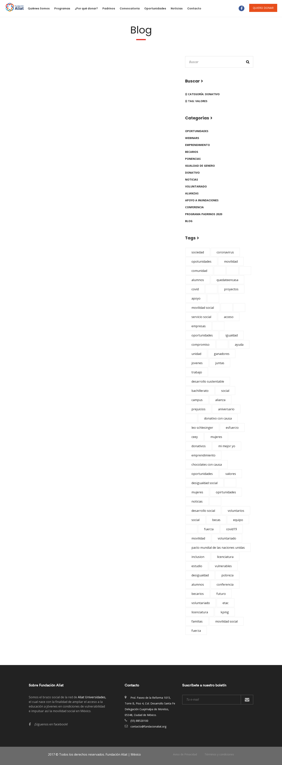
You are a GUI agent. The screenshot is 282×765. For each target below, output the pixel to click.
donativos (198, 446)
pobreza (227, 575)
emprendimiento (197, 145)
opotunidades (201, 261)
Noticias (177, 8)
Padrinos (108, 8)
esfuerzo (232, 427)
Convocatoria (130, 8)
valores (230, 474)
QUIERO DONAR (263, 8)
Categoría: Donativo (203, 94)
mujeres (216, 437)
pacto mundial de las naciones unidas (218, 547)
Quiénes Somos (39, 8)
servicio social (201, 317)
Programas (62, 8)
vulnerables (223, 566)
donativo (192, 172)
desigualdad (200, 575)
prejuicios (198, 409)
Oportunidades (155, 8)
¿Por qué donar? (86, 8)
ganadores (221, 354)
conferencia (194, 207)
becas (216, 520)
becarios (191, 152)
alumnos (197, 280)
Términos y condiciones (219, 754)
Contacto (194, 8)
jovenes (197, 363)
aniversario (226, 409)
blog (188, 221)
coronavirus (225, 252)
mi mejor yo (226, 446)
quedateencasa (227, 280)
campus (197, 400)
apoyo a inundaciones (202, 200)
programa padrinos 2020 (203, 214)
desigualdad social (204, 483)
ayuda (239, 344)
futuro (221, 594)
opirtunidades (226, 492)
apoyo (195, 298)
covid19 (231, 529)
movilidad (231, 261)
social (225, 391)
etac (225, 603)
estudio (196, 566)
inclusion (197, 557)
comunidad (199, 271)
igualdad (231, 335)
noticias (191, 179)
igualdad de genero (200, 165)
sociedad (197, 252)
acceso (228, 317)
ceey (194, 437)
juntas (219, 363)
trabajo (196, 372)
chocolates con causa (206, 464)
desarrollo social (203, 511)
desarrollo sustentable (207, 381)
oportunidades (196, 131)
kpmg (225, 612)
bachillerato (200, 391)
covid (195, 289)
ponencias (193, 159)
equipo (238, 520)
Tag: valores (197, 101)
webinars (192, 138)
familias (197, 621)
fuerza (209, 529)
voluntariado (196, 186)
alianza (220, 400)
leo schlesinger (202, 427)
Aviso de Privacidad (185, 754)
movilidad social (202, 308)
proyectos (231, 289)
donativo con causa (218, 418)
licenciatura (225, 557)
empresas (198, 326)
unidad (196, 354)
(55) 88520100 (139, 721)
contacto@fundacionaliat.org (148, 726)
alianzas (192, 193)
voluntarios (236, 511)
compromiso (200, 344)
